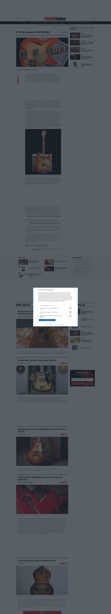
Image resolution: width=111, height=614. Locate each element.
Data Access (55, 324)
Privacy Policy (62, 324)
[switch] (69, 308)
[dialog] (55, 307)
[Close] (75, 290)
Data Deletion (48, 324)
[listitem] (55, 305)
